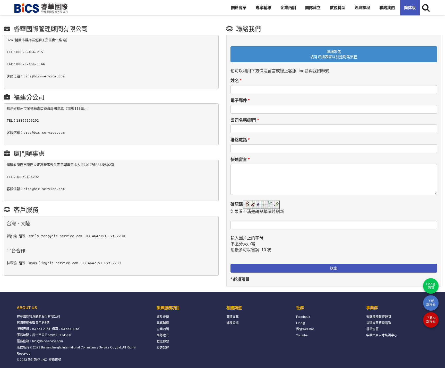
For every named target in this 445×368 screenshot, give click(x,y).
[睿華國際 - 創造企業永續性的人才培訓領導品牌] (41, 7)
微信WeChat (305, 329)
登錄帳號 (55, 360)
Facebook (303, 317)
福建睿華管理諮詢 (378, 323)
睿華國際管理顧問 (378, 317)
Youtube (302, 335)
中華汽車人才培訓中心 (381, 335)
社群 (300, 308)
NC (44, 360)
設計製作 (34, 360)
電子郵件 (240, 100)
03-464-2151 (41, 329)
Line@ (300, 323)
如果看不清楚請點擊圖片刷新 (257, 211)
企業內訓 (288, 7)
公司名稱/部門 (244, 120)
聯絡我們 (387, 7)
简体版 (410, 7)
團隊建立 (313, 7)
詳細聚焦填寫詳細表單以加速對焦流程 (333, 54)
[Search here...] (426, 7)
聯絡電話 (240, 140)
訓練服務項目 (168, 308)
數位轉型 (337, 7)
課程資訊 (232, 323)
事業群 (372, 308)
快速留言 (240, 159)
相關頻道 (234, 308)
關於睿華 (238, 7)
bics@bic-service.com (47, 341)
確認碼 (236, 204)
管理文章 (232, 317)
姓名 (235, 80)
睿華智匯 (372, 329)
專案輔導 (263, 7)
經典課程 (362, 7)
